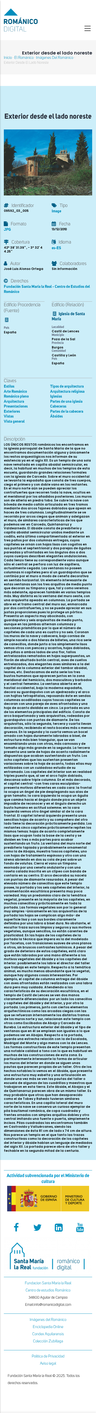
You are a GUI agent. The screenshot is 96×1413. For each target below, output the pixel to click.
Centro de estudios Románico (48, 1290)
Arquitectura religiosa (67, 391)
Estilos (9, 386)
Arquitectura (14, 401)
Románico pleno (16, 396)
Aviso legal (48, 1363)
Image (56, 211)
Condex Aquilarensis (48, 1334)
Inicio (8, 58)
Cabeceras (58, 406)
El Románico (24, 58)
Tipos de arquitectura (67, 386)
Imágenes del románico (54, 58)
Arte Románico (15, 391)
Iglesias (56, 396)
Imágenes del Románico (48, 1320)
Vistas (9, 416)
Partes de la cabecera (66, 411)
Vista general (14, 421)
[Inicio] (32, 20)
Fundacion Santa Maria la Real (48, 1283)
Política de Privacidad (48, 1356)
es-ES (56, 248)
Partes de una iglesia (66, 401)
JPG (7, 230)
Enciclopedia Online (48, 1327)
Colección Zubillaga (48, 1341)
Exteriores (12, 411)
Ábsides (56, 416)
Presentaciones (16, 406)
